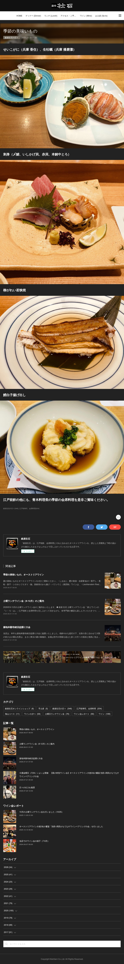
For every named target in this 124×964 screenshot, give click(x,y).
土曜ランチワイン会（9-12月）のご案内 (23, 600)
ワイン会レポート (84, 713)
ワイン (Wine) (86, 15)
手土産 (43, 708)
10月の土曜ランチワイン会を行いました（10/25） (41, 811)
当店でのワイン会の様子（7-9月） (34, 840)
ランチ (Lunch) (50, 15)
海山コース (12, 713)
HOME (19, 15)
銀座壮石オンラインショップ (19, 708)
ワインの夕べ (32, 713)
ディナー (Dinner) (33, 15)
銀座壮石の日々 (11, 37)
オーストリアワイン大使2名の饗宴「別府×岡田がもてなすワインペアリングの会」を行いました (61, 826)
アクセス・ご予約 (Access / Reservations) (69, 15)
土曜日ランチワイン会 (57, 713)
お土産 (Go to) (101, 15)
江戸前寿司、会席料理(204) (29, 508)
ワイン (104, 713)
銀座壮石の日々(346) (10, 508)
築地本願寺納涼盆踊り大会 (16, 627)
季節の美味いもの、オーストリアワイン (23, 574)
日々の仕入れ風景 (27, 787)
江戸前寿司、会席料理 (89, 708)
